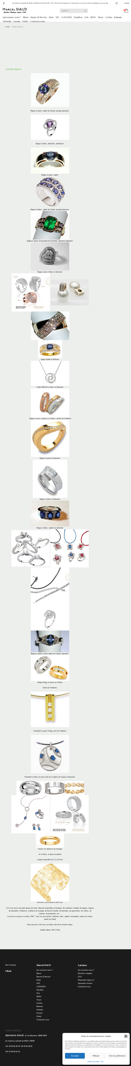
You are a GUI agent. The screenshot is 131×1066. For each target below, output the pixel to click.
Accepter (75, 1056)
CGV (102, 1061)
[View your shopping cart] (126, 10)
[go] (85, 11)
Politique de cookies (93, 1061)
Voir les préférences (117, 1056)
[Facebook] (4, 3)
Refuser (96, 1056)
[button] (126, 1036)
